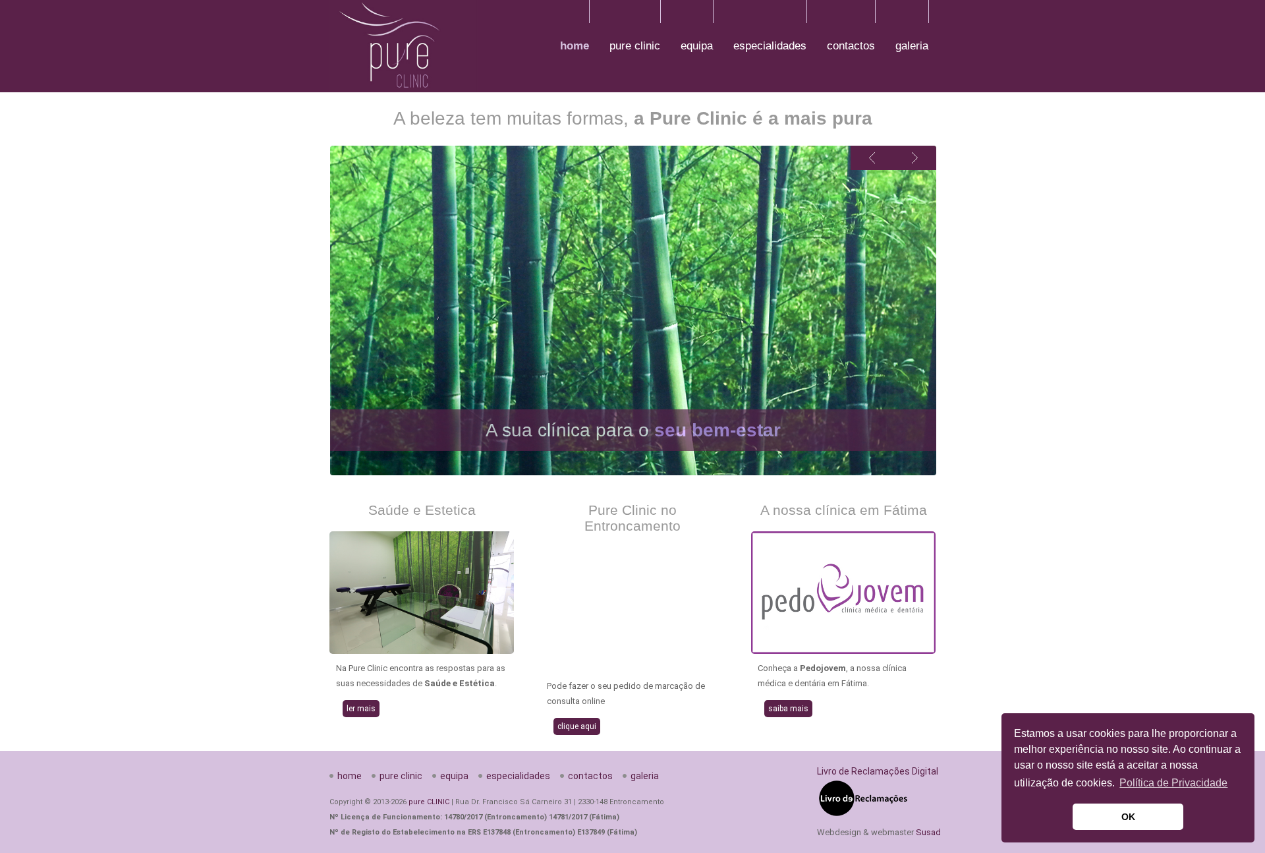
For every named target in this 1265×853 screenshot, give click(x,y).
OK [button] (1128, 816)
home (574, 46)
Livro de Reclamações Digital (877, 771)
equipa (697, 46)
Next (914, 158)
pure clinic (634, 46)
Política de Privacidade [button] (1173, 782)
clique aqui (576, 726)
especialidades (769, 46)
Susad (928, 832)
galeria (911, 46)
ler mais (361, 708)
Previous (872, 158)
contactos (851, 46)
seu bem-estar (717, 430)
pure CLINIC (428, 802)
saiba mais (788, 708)
